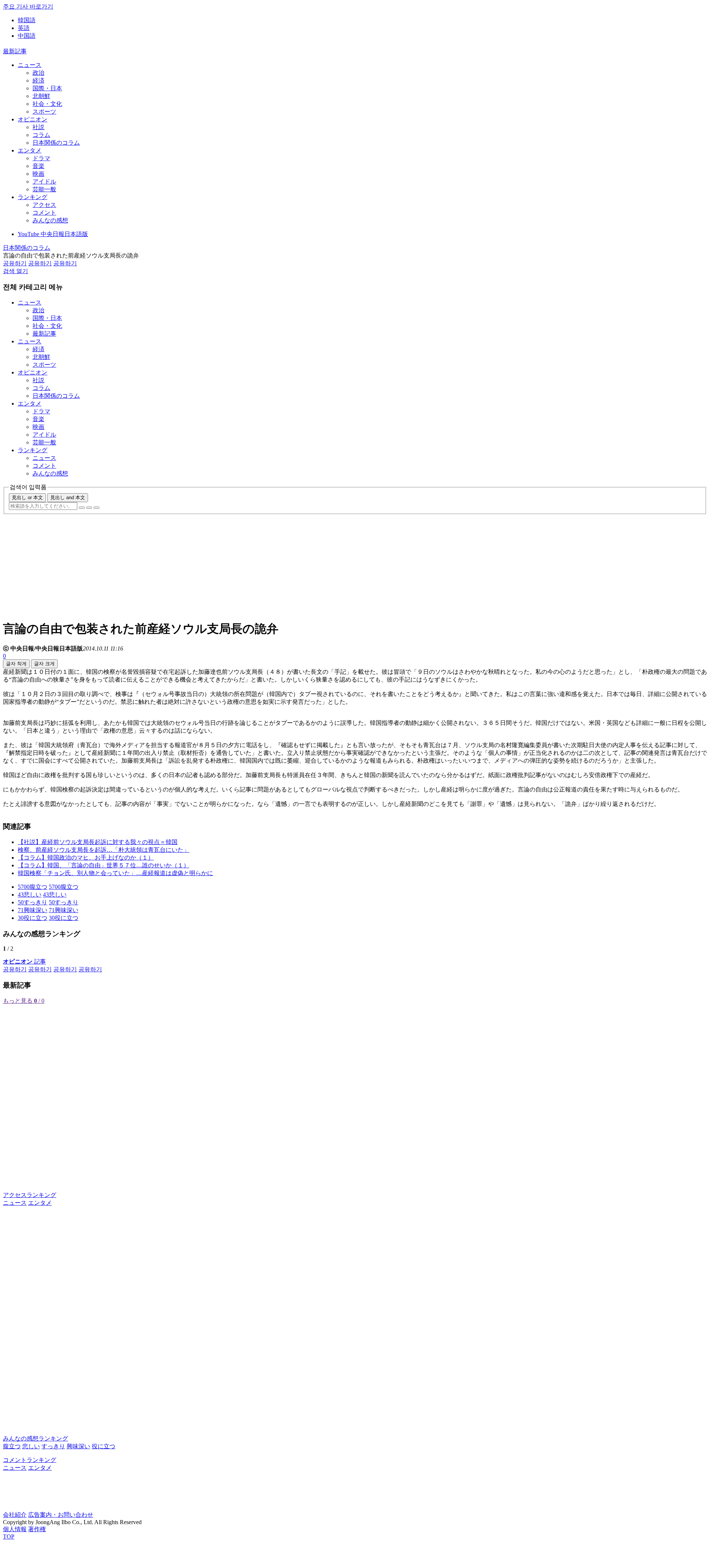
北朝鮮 (41, 96)
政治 (38, 73)
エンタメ (29, 150)
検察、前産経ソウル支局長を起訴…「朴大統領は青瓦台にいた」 (103, 850)
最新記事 (15, 51)
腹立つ (12, 1446)
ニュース (29, 65)
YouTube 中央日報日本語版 (53, 234)
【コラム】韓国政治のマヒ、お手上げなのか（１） (86, 857)
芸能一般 (44, 189)
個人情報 (15, 1529)
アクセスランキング (29, 1195)
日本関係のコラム (56, 142)
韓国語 (27, 20)
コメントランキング (29, 1460)
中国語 (27, 36)
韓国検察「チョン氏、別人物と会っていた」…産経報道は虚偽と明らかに (115, 873)
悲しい (31, 1446)
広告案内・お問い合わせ (60, 1515)
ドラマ (41, 158)
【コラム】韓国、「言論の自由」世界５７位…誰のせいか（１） (103, 865)
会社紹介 (15, 1515)
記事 (24, 961)
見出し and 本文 (67, 497)
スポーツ (44, 111)
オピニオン (32, 119)
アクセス (44, 205)
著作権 (37, 1529)
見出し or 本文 (27, 497)
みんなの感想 (50, 220)
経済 (38, 80)
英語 (24, 28)
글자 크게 (44, 663)
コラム (41, 135)
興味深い (78, 1446)
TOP (8, 1536)
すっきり (53, 1446)
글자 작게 (16, 663)
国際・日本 (47, 88)
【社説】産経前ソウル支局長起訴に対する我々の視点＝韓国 (98, 842)
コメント (44, 212)
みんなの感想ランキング (35, 1438)
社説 (38, 127)
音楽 (38, 166)
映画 (38, 174)
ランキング (32, 197)
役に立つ (103, 1446)
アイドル (44, 181)
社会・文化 (47, 104)
